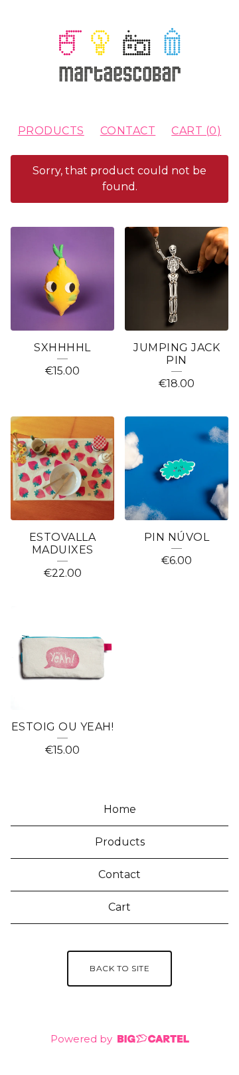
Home (120, 809)
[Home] (119, 56)
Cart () (196, 130)
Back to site (119, 968)
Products (51, 130)
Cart (119, 907)
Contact (128, 130)
